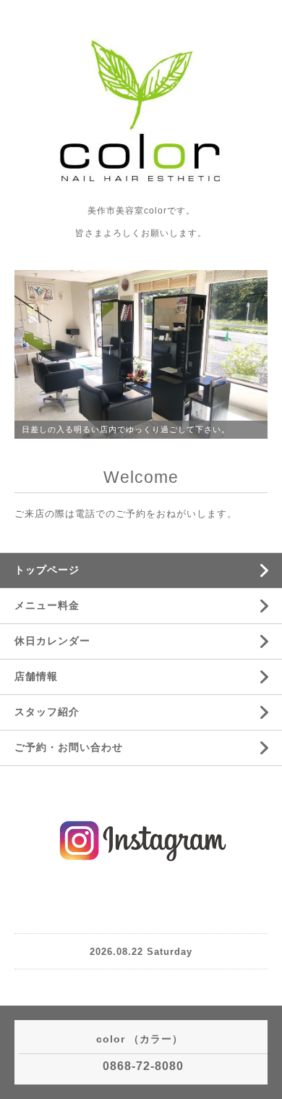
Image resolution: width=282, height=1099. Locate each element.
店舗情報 (36, 676)
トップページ (47, 570)
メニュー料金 (47, 605)
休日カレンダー (52, 641)
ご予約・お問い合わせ (68, 747)
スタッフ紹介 (47, 711)
